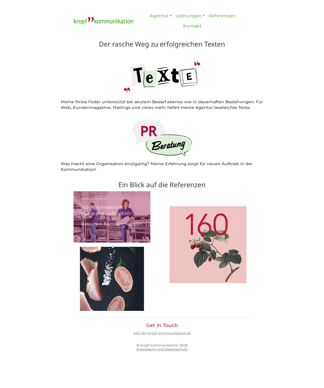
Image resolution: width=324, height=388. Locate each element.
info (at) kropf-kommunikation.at (162, 333)
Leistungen (189, 16)
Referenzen (221, 16)
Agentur (159, 16)
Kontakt (192, 26)
